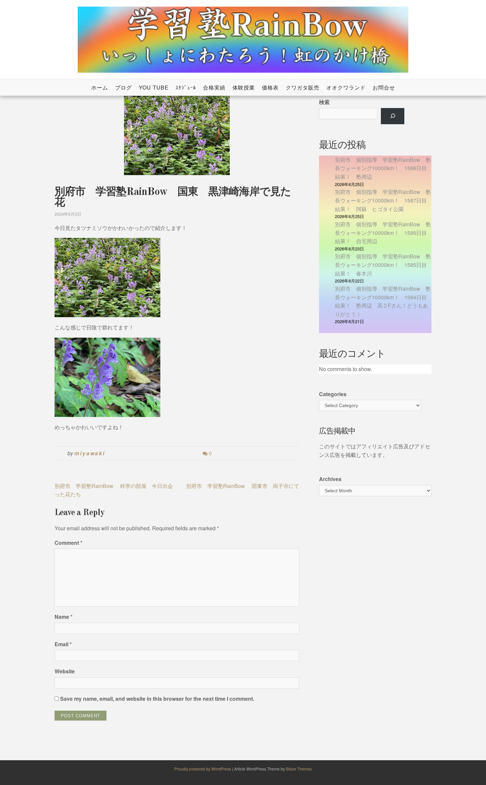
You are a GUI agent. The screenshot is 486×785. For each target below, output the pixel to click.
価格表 (270, 87)
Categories (332, 394)
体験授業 (243, 87)
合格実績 (214, 87)
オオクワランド (346, 87)
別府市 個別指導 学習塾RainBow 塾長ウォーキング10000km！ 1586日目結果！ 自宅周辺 (383, 232)
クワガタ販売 (302, 87)
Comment (68, 542)
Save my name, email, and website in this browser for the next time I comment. (157, 698)
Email (63, 644)
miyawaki (89, 453)
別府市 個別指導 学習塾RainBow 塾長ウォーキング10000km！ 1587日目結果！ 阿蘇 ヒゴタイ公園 (383, 200)
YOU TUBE (154, 87)
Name (63, 616)
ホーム (99, 87)
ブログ (123, 87)
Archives (330, 479)
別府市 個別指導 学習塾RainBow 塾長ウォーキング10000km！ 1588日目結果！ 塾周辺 (383, 168)
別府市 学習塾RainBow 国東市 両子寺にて (242, 486)
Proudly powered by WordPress (203, 768)
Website (65, 671)
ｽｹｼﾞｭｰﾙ (186, 87)
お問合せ (384, 87)
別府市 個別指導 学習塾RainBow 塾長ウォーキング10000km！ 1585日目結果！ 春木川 (383, 264)
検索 (324, 102)
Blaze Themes (299, 768)
